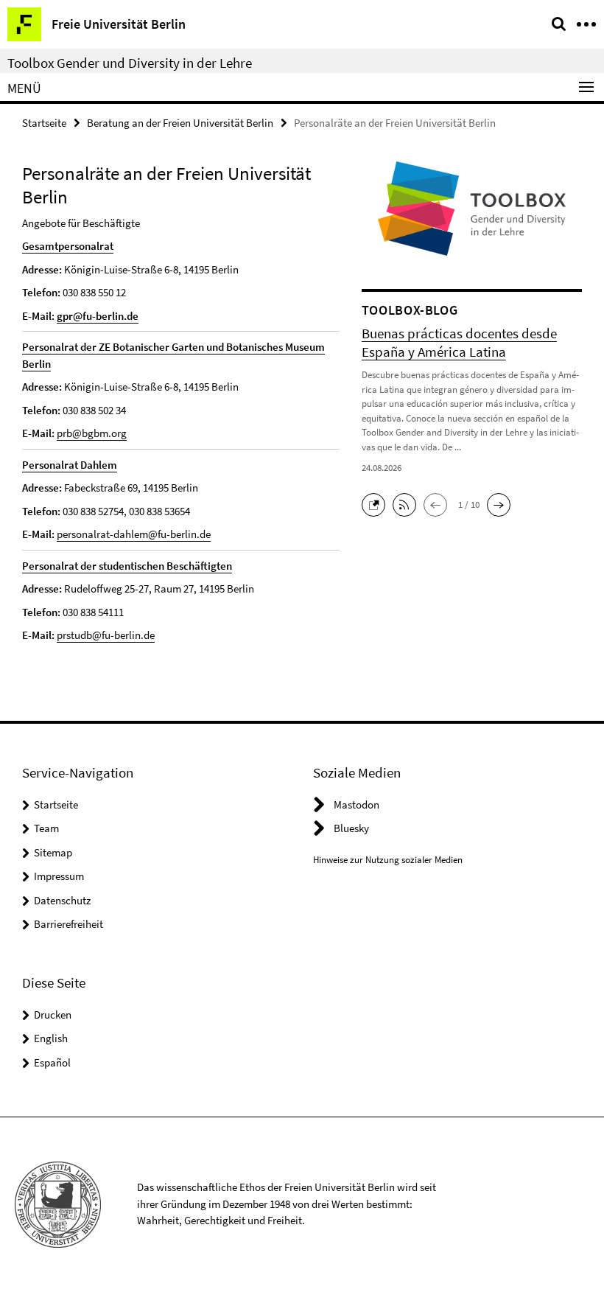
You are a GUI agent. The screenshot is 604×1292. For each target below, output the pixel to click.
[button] (377, 503)
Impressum (59, 876)
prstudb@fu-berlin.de (106, 635)
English (51, 1038)
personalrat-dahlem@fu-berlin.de (134, 534)
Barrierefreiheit (68, 924)
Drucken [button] (52, 1015)
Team (46, 828)
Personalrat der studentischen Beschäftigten (127, 566)
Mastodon (356, 804)
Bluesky (351, 828)
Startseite (44, 123)
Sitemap (53, 852)
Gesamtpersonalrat (67, 246)
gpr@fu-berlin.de (97, 316)
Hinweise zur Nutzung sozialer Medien (388, 859)
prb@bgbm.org (92, 433)
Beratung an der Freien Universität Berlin (180, 123)
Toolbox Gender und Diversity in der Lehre (129, 62)
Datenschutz (62, 900)
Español (52, 1062)
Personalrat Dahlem (69, 465)
